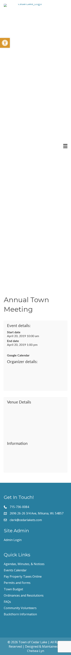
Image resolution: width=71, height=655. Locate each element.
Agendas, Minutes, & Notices (24, 564)
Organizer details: (22, 362)
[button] (5, 43)
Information (17, 444)
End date (13, 341)
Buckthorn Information (20, 614)
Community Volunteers (20, 608)
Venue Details (19, 402)
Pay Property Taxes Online (23, 576)
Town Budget (13, 589)
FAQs (7, 602)
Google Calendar (18, 355)
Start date (13, 332)
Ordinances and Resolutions (24, 595)
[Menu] (65, 146)
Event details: (18, 326)
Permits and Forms (17, 583)
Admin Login (13, 540)
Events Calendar (15, 570)
